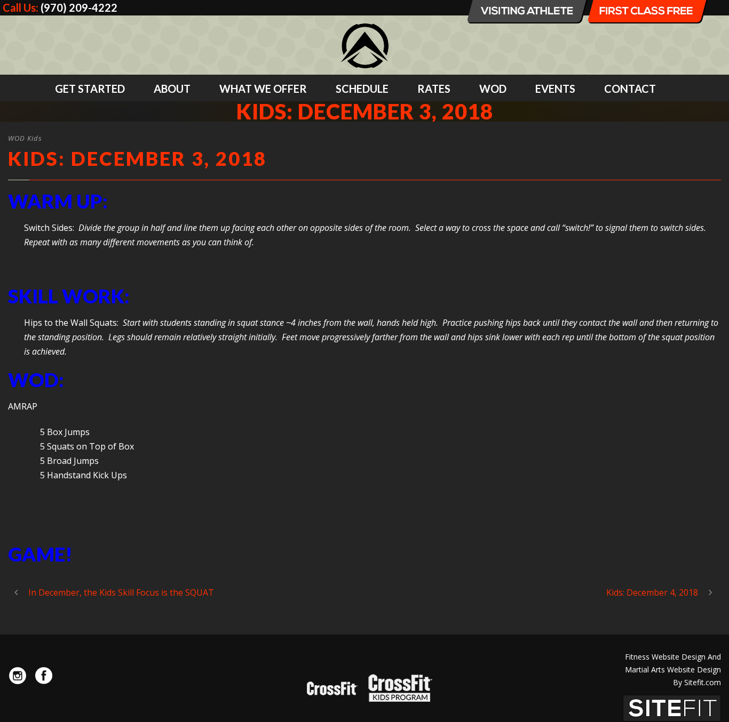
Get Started (90, 88)
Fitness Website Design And (673, 657)
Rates (433, 88)
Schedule (362, 88)
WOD (492, 88)
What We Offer (263, 88)
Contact (630, 88)
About (172, 88)
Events (555, 88)
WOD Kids (25, 138)
